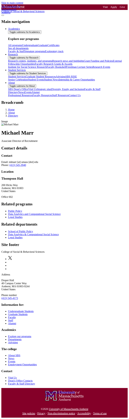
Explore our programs (19, 336)
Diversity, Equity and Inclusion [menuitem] (67, 89)
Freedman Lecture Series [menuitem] (79, 67)
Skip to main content (12, 2)
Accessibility (84, 413)
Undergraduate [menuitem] (30, 45)
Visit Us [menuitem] (32, 89)
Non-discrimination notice (61, 413)
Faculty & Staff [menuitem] (16, 51)
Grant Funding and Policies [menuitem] (98, 60)
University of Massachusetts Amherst (68, 409)
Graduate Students (18, 314)
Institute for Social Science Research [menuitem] (27, 67)
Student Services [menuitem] (17, 70)
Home (11, 109)
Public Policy (15, 211)
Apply (113, 7)
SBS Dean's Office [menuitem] (18, 89)
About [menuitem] (11, 82)
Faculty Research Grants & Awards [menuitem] (53, 64)
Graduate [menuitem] (43, 45)
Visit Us (12, 377)
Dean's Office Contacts (20, 380)
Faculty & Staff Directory (21, 383)
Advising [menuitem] (61, 76)
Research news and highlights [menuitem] (68, 60)
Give (122, 7)
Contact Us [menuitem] (75, 95)
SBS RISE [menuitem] (71, 76)
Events (11, 361)
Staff (10, 320)
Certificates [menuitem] (53, 45)
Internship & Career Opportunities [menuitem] (77, 79)
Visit (105, 7)
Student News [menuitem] (51, 79)
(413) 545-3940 (17, 165)
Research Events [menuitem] (101, 67)
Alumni (12, 323)
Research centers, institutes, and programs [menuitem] (30, 60)
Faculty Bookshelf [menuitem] (56, 67)
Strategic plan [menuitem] (44, 89)
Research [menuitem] (13, 54)
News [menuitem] (21, 92)
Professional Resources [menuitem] (20, 95)
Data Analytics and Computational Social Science (34, 214)
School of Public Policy (20, 231)
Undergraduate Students (21, 311)
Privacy (41, 413)
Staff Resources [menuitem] (60, 95)
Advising (13, 342)
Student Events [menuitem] (36, 79)
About (11, 112)
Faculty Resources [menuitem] (42, 95)
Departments (15, 339)
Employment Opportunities (22, 364)
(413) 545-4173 (9, 298)
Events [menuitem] (28, 92)
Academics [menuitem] (14, 28)
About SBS (14, 355)
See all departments (18, 48)
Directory (13, 115)
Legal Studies (15, 217)
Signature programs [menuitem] (34, 51)
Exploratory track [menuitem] (54, 51)
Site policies (28, 413)
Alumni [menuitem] (36, 92)
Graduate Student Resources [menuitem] (41, 76)
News (11, 358)
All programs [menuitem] (15, 45)
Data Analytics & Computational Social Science (33, 234)
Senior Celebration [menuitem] (18, 79)
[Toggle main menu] (2, 15)
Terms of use (100, 413)
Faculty (12, 317)
